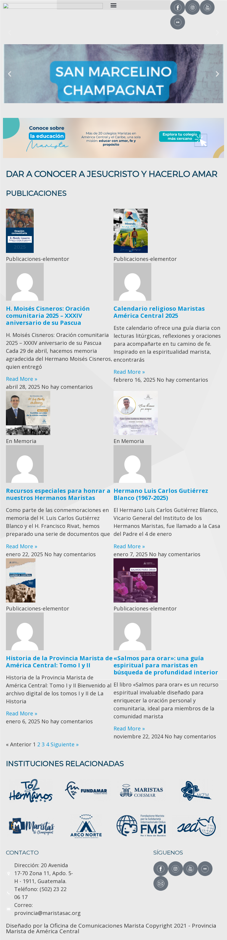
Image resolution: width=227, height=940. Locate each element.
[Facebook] (177, 7)
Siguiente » (65, 744)
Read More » (21, 378)
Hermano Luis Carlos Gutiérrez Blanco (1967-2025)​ (161, 494)
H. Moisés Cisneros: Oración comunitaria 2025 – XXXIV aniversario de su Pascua (48, 315)
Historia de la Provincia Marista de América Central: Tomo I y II (59, 661)
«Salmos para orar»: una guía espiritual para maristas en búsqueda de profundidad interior (166, 665)
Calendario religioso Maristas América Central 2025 (159, 312)
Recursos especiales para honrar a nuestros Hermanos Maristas (58, 494)
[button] (113, 5)
